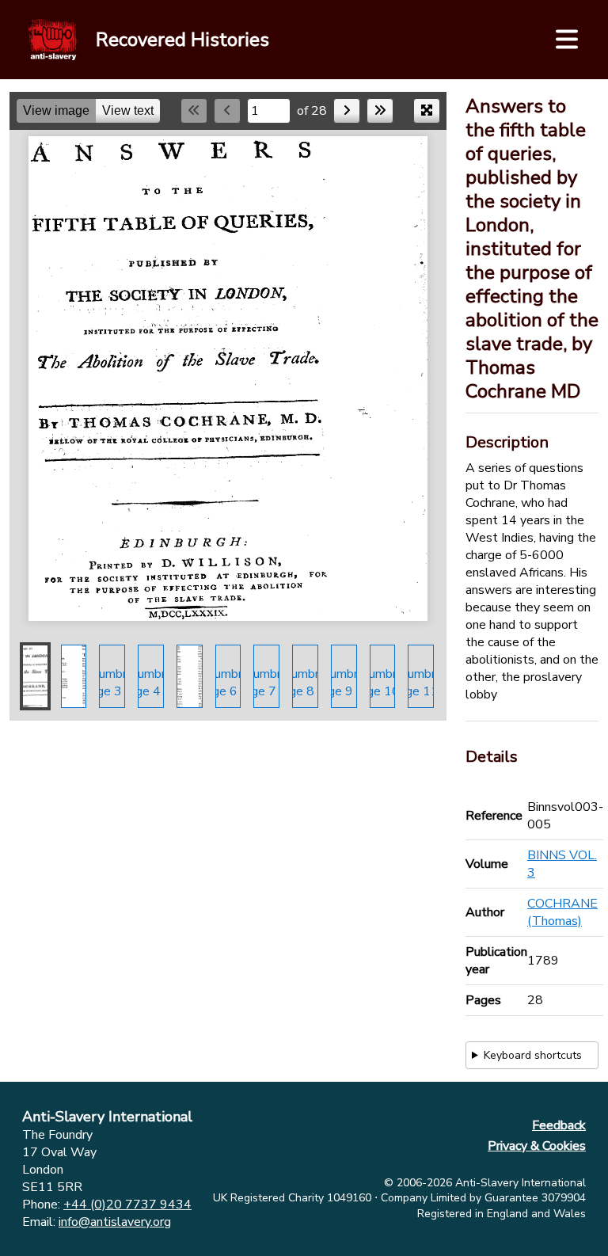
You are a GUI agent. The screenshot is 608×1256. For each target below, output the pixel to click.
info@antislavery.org (115, 1222)
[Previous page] (227, 111)
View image (56, 110)
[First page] (193, 111)
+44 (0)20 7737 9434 (127, 1204)
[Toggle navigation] (567, 39)
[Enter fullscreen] (426, 111)
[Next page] (346, 111)
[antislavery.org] (52, 39)
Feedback (559, 1125)
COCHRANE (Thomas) (562, 912)
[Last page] (380, 111)
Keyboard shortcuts (533, 1055)
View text (128, 110)
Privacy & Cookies (537, 1146)
